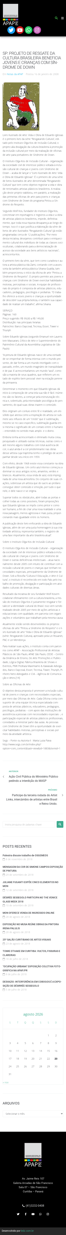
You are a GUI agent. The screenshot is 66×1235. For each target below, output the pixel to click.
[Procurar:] (29, 824)
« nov (5, 1082)
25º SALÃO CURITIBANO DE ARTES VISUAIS (27, 939)
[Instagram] (37, 30)
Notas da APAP (15, 74)
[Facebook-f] (25, 1214)
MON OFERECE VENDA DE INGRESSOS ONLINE (28, 912)
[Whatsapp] (28, 30)
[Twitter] (11, 30)
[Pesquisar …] (56, 19)
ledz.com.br (27, 1230)
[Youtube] (20, 30)
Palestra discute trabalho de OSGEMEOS (25, 855)
